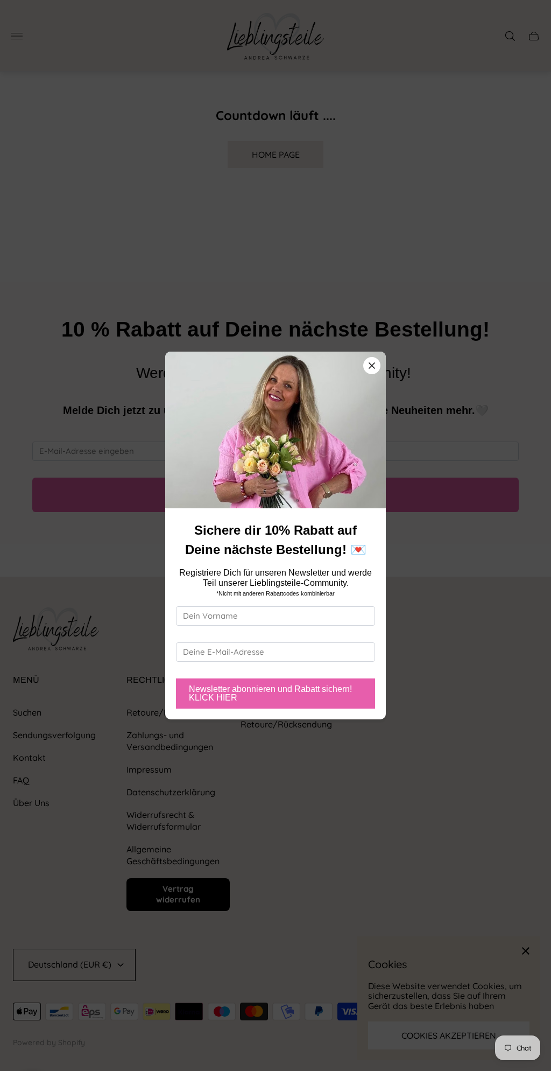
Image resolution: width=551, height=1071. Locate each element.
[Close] (371, 365)
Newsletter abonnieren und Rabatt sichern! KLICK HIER (270, 693)
